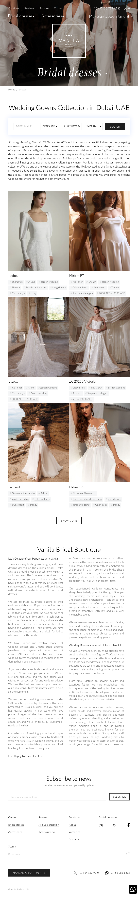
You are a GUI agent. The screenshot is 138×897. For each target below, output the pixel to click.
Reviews (29, 8)
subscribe (119, 797)
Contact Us (61, 8)
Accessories (51, 16)
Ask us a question (49, 825)
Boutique (13, 8)
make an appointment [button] (28, 873)
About (72, 825)
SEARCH (115, 126)
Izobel (13, 275)
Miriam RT (76, 275)
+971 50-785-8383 (109, 9)
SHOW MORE (69, 520)
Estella (13, 381)
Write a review (47, 832)
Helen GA (76, 487)
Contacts (74, 839)
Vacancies (74, 832)
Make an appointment (109, 16)
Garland (14, 487)
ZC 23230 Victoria (82, 381)
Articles (44, 8)
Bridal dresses (20, 16)
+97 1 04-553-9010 (88, 873)
